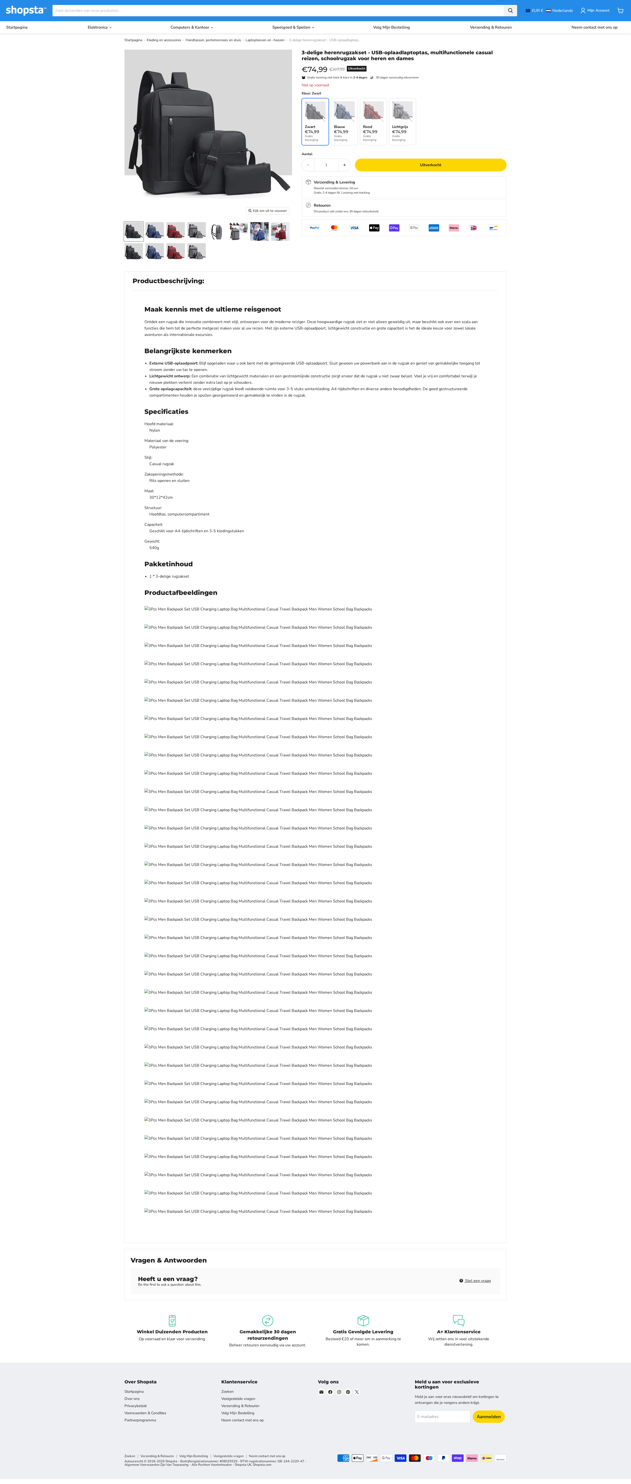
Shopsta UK (243, 1465)
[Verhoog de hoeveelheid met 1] (344, 165)
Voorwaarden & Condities (145, 1413)
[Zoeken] (510, 10)
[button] (549, 10)
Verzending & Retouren (491, 27)
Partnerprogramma (140, 1420)
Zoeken (227, 1391)
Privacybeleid (135, 1405)
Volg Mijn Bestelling (391, 27)
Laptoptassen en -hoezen (264, 40)
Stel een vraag (477, 1280)
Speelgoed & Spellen (291, 27)
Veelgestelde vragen (238, 1398)
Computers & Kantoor (190, 27)
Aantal (307, 154)
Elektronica (98, 27)
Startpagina (17, 27)
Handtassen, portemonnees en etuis (213, 40)
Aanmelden (489, 1417)
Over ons (132, 1398)
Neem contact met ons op (594, 27)
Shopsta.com (262, 1465)
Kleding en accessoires (164, 40)
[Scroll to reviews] (404, 64)
